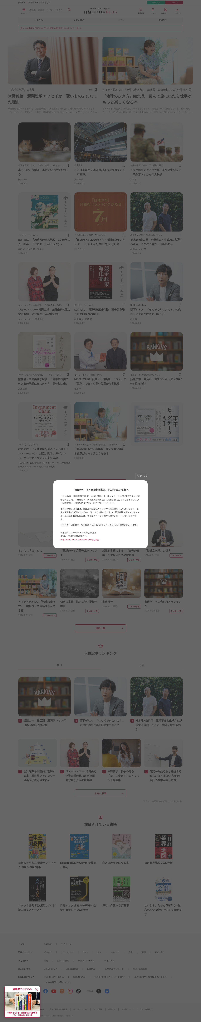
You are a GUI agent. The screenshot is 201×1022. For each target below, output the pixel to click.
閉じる (144, 475)
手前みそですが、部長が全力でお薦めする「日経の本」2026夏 (22, 1014)
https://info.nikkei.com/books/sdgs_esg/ (79, 539)
